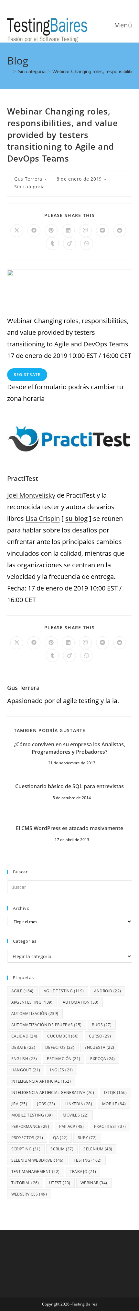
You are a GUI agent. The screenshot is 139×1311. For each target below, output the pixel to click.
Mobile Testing (32, 1115)
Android (107, 991)
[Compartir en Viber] (85, 230)
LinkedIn (78, 1104)
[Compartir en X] (16, 230)
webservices (29, 1194)
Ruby (87, 1137)
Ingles (61, 1070)
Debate (23, 1047)
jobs (46, 1104)
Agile (22, 991)
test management (35, 1171)
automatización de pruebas (46, 1025)
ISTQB (115, 1092)
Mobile (114, 1104)
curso (100, 1036)
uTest (59, 1183)
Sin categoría (29, 187)
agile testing (64, 991)
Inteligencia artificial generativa (52, 1092)
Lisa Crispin (43, 518)
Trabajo (83, 1171)
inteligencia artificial (41, 1081)
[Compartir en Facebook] (33, 230)
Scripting (26, 1149)
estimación (63, 1058)
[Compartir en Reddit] (119, 230)
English (24, 1058)
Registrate (27, 374)
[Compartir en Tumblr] (52, 243)
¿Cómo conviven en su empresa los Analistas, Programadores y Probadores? (69, 748)
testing (88, 1160)
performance (30, 1126)
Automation (81, 1002)
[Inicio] (9, 71)
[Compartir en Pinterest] (51, 230)
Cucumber (63, 1036)
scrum (61, 1149)
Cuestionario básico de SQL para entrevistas (69, 786)
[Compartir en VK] (102, 230)
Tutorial (25, 1183)
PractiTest (110, 1126)
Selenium (97, 1149)
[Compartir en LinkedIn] (68, 230)
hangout (25, 1070)
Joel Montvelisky (31, 495)
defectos (59, 1047)
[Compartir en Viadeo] (69, 243)
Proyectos (27, 1137)
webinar (93, 1183)
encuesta (99, 1047)
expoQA (102, 1058)
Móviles (76, 1115)
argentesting (32, 1002)
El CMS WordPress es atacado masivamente (69, 828)
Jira (19, 1104)
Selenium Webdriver (37, 1160)
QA (60, 1137)
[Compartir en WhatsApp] (86, 243)
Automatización (35, 1013)
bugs (102, 1025)
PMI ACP (71, 1126)
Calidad (24, 1036)
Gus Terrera (28, 179)
